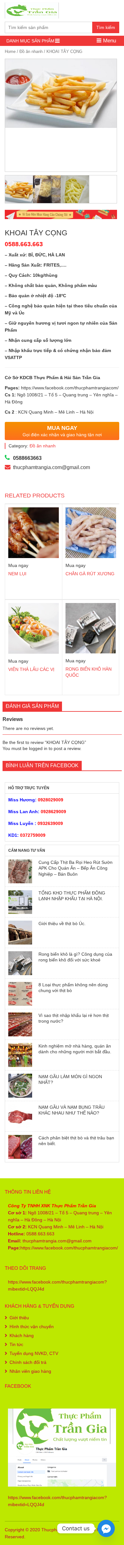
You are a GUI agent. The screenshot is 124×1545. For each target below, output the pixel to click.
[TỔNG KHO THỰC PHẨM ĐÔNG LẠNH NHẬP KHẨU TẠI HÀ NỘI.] (20, 902)
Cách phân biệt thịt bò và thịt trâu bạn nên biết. (76, 1140)
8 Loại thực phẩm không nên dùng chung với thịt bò (73, 987)
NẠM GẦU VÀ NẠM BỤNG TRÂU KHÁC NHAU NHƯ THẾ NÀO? (71, 1110)
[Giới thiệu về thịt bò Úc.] (20, 933)
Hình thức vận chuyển (32, 1326)
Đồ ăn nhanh (31, 51)
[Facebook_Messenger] (106, 1528)
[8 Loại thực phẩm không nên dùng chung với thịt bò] (20, 994)
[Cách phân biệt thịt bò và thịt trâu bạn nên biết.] (20, 1147)
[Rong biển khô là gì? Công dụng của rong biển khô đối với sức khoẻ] (20, 963)
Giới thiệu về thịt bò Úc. (62, 923)
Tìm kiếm (105, 27)
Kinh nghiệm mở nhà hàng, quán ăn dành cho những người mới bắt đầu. (74, 1048)
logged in (38, 748)
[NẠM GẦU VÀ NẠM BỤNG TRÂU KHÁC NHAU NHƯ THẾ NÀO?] (20, 1116)
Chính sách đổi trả (28, 1362)
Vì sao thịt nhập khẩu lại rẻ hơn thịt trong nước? (73, 1018)
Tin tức (16, 1344)
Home (10, 51)
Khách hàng (22, 1335)
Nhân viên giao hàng (30, 1371)
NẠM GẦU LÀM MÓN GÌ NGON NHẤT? (70, 1079)
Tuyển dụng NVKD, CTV (34, 1353)
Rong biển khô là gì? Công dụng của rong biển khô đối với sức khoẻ (75, 957)
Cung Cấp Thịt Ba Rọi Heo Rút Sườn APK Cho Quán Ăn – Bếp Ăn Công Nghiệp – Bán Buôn (75, 868)
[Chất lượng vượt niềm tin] (32, 9)
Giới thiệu (19, 1317)
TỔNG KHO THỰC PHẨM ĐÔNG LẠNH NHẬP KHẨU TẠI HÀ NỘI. (71, 895)
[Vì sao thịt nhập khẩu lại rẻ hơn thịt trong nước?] (20, 1024)
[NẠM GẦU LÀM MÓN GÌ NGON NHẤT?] (20, 1086)
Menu (108, 41)
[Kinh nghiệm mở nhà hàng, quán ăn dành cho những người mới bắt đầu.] (20, 1055)
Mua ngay (18, 565)
